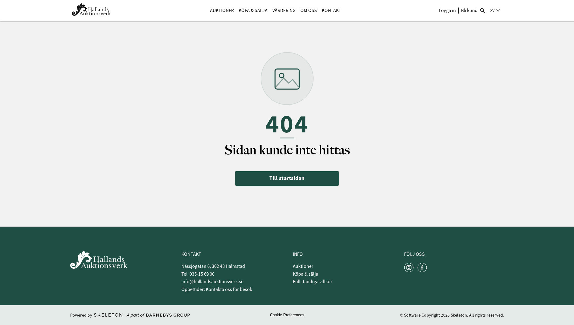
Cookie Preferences (287, 315)
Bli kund (469, 11)
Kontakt (331, 11)
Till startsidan (287, 178)
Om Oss (308, 11)
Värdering (284, 11)
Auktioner (222, 11)
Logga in (447, 11)
